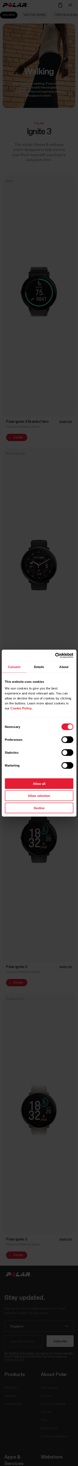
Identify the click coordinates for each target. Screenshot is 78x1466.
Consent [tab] (14, 667)
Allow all (39, 783)
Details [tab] (39, 667)
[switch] (67, 739)
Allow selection (39, 796)
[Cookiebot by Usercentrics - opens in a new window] (55, 655)
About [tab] (63, 667)
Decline (39, 808)
